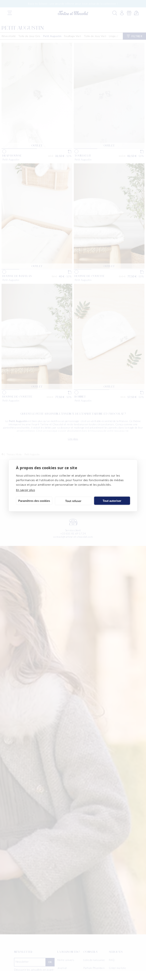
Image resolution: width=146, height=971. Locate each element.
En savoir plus (25, 490)
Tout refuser (73, 500)
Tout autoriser (112, 500)
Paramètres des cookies (34, 500)
